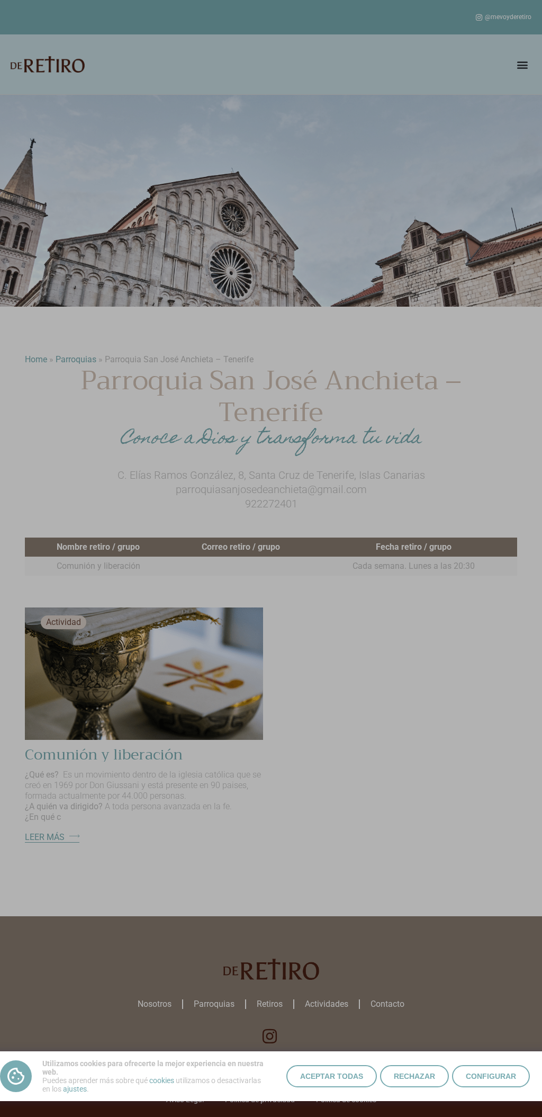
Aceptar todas (331, 1076)
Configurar (491, 1076)
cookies (161, 1080)
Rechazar (414, 1076)
